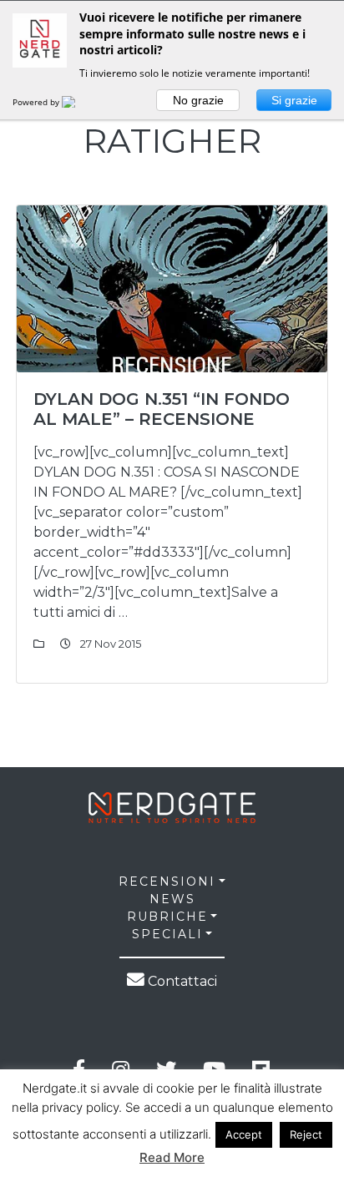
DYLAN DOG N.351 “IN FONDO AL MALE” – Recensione (161, 409)
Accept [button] (243, 1134)
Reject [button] (306, 1134)
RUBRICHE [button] (167, 916)
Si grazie (294, 100)
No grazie (198, 100)
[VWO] (78, 102)
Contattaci (180, 981)
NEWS (172, 899)
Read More (172, 1157)
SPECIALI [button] (167, 934)
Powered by (37, 102)
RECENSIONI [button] (167, 881)
